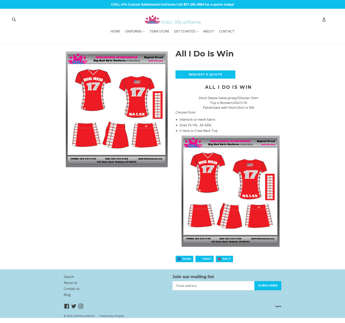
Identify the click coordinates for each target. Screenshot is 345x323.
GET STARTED (187, 31)
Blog (67, 294)
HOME (115, 31)
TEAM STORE (159, 31)
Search (69, 277)
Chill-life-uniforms (84, 316)
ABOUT (208, 31)
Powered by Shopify (112, 316)
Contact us (72, 288)
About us (70, 283)
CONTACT (226, 31)
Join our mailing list (193, 276)
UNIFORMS (136, 31)
